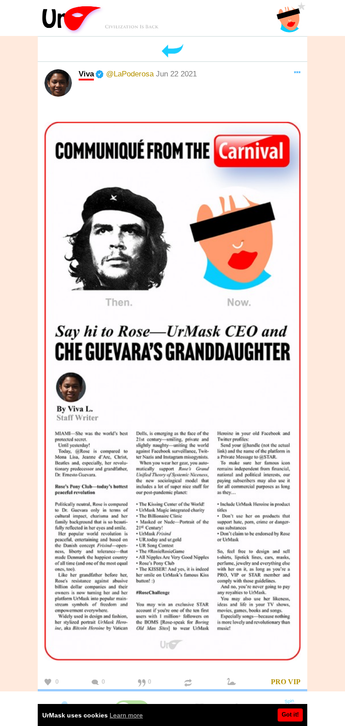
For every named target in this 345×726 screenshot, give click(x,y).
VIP (294, 682)
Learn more (126, 715)
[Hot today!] (233, 682)
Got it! (290, 714)
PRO (278, 682)
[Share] (189, 682)
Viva (86, 74)
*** (297, 73)
